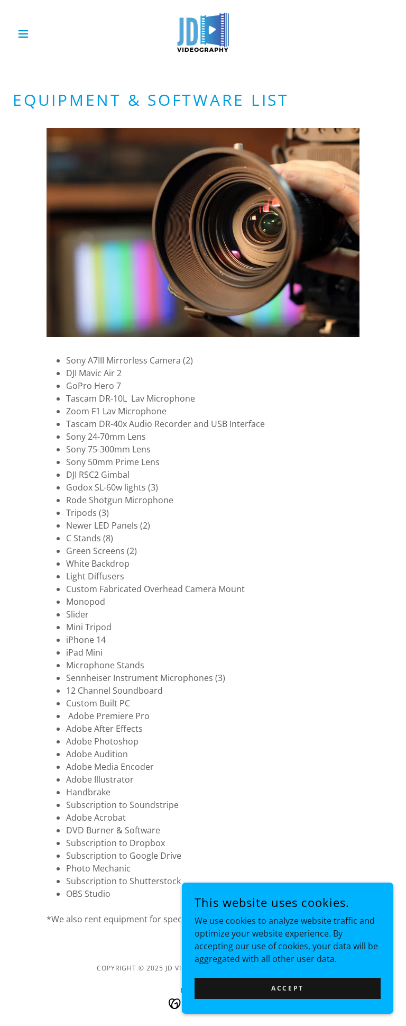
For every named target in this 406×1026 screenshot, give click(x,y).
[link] (203, 34)
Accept (287, 988)
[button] (41, 33)
